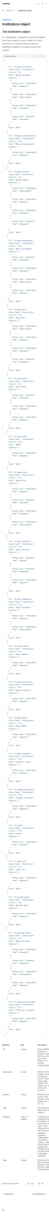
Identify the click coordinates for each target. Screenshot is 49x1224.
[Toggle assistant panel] (42, 4)
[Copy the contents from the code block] (40, 56)
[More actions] (46, 3)
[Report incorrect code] (36, 56)
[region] (24, 1107)
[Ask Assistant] (43, 56)
